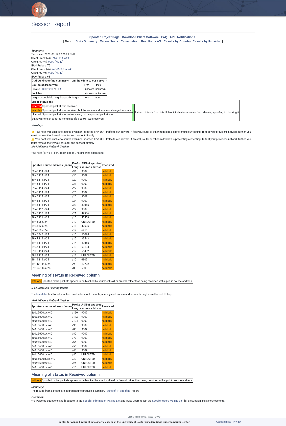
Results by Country (177, 41)
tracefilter (41, 294)
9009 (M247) (55, 61)
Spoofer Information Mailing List (101, 400)
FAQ (164, 37)
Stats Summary (86, 41)
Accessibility (223, 421)
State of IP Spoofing (118, 390)
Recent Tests (109, 41)
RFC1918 (47, 89)
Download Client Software (140, 37)
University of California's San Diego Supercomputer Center (155, 422)
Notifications (186, 37)
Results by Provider (206, 41)
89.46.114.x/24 (60, 58)
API (172, 37)
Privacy (237, 421)
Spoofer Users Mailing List (167, 400)
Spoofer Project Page (104, 37)
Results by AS (151, 41)
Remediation (130, 41)
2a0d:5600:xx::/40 (62, 69)
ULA (59, 89)
